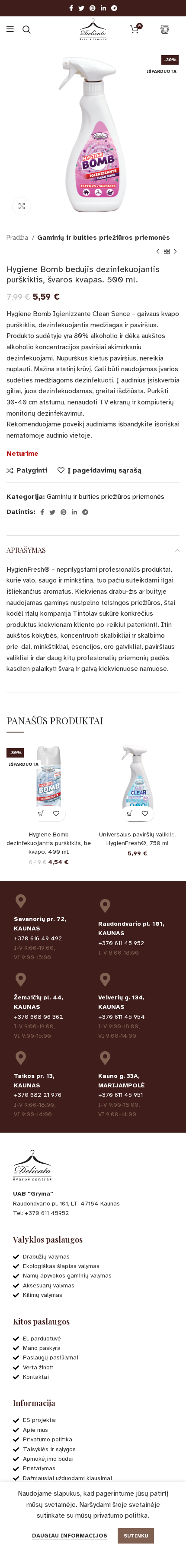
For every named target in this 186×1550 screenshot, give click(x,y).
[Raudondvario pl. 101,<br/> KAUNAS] (105, 906)
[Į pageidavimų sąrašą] (56, 813)
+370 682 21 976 (37, 1095)
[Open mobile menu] (10, 29)
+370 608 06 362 (38, 1017)
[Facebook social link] (71, 8)
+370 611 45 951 (120, 1095)
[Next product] (175, 251)
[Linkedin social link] (103, 8)
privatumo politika (120, 1515)
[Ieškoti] (26, 29)
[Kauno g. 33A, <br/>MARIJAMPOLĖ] (105, 1058)
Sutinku (136, 1536)
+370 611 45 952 (121, 943)
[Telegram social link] (114, 8)
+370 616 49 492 (38, 938)
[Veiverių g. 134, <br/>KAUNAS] (105, 979)
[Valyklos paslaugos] (165, 29)
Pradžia (18, 237)
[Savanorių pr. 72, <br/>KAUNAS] (21, 901)
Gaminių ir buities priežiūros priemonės (103, 237)
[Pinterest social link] (92, 8)
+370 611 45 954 (121, 1017)
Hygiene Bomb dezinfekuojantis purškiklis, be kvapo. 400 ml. (48, 842)
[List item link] (93, 1213)
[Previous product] (158, 251)
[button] (130, 813)
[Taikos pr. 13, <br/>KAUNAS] (21, 1058)
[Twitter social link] (81, 8)
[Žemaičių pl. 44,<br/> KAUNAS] (21, 979)
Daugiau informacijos (69, 1535)
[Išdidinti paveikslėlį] (21, 206)
